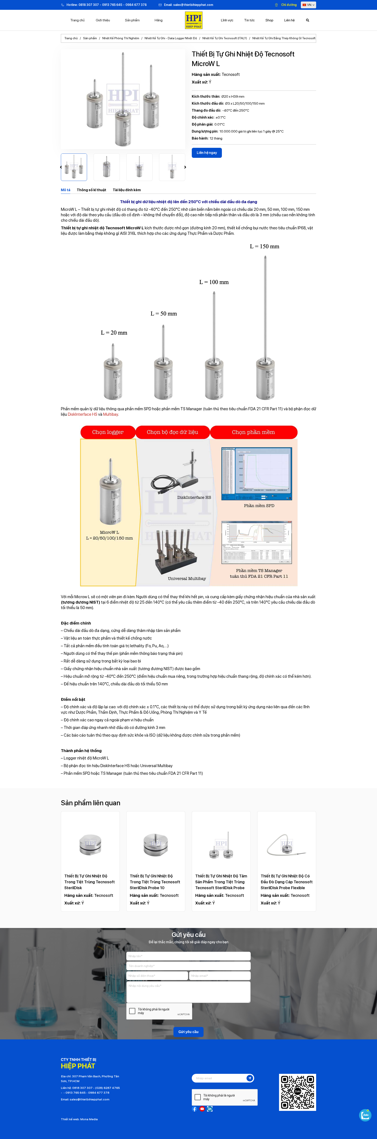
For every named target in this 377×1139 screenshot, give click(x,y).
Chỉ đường (289, 5)
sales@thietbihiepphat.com (193, 5)
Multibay (110, 414)
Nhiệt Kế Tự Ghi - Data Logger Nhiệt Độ (171, 38)
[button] (61, 167)
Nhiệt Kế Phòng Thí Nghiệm (120, 38)
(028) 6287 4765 (107, 1088)
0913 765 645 (112, 5)
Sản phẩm (132, 20)
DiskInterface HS (82, 414)
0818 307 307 (89, 5)
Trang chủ (77, 20)
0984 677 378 (136, 5)
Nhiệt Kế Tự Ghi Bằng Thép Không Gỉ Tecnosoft (283, 38)
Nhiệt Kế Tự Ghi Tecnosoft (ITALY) (224, 38)
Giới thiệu (103, 20)
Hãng (159, 20)
